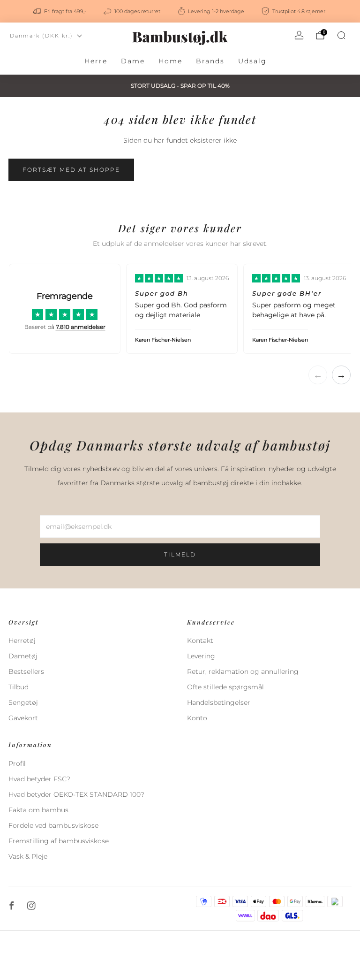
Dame (133, 61)
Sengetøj (23, 702)
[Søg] (341, 35)
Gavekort (23, 718)
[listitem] (60, 11)
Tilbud (18, 687)
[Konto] (299, 35)
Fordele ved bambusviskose (53, 825)
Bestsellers (26, 671)
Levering (201, 656)
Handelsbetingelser (218, 702)
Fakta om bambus (38, 810)
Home (170, 61)
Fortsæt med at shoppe (71, 169)
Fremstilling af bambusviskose (58, 841)
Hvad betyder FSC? (39, 779)
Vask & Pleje (27, 856)
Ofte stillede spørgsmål (225, 687)
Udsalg (252, 61)
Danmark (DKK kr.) (41, 35)
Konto (197, 718)
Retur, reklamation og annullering (243, 671)
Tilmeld (180, 554)
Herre (95, 61)
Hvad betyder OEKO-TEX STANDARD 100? (76, 794)
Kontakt (200, 640)
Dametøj (23, 656)
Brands (210, 61)
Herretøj (22, 640)
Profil (17, 763)
